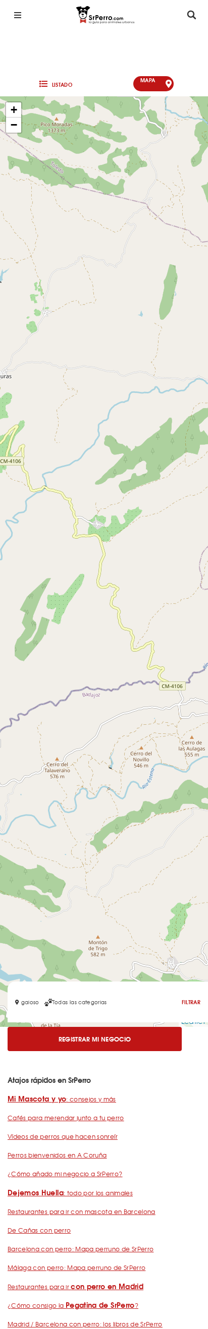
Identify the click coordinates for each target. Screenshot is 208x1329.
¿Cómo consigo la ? (73, 1305)
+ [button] (14, 109)
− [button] (14, 125)
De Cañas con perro (39, 1230)
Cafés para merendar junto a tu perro (66, 1117)
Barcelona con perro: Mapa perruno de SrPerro (80, 1248)
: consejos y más (62, 1099)
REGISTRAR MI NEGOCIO (95, 1039)
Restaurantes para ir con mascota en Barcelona (81, 1211)
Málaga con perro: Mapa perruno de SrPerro (76, 1267)
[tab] (55, 83)
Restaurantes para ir (75, 1286)
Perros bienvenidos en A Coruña (57, 1155)
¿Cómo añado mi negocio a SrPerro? (65, 1173)
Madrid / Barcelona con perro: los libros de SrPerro (85, 1323)
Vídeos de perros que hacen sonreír (63, 1136)
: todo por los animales (70, 1192)
